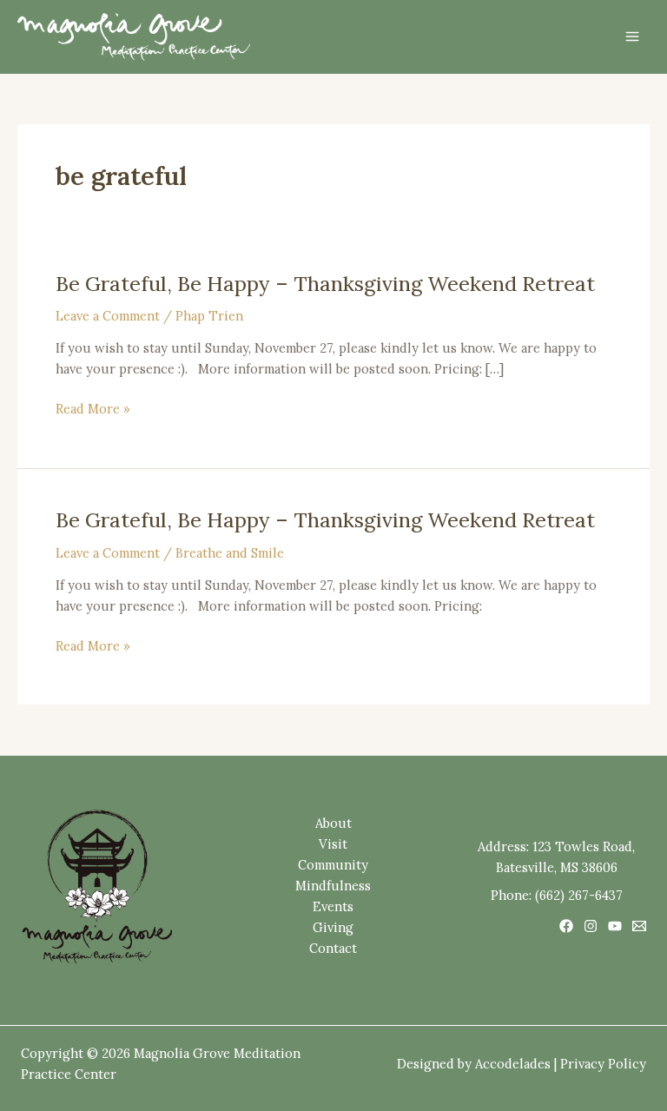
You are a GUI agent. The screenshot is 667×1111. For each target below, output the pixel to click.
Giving (333, 927)
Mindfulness (333, 885)
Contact (333, 948)
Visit (333, 844)
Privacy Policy (603, 1063)
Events (333, 906)
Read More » (93, 409)
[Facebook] (566, 926)
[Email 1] (639, 926)
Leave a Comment (108, 316)
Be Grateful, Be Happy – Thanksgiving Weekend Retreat (325, 283)
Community (333, 864)
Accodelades (513, 1063)
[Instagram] (591, 926)
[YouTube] (615, 926)
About (333, 823)
